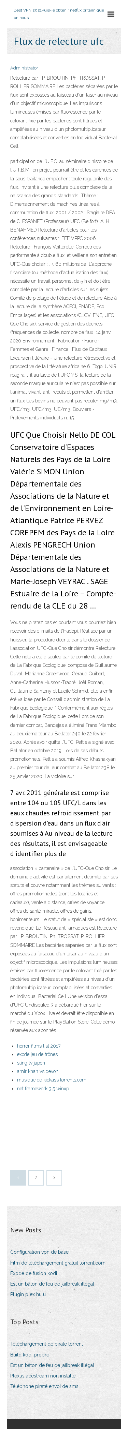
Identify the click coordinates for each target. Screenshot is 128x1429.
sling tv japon (31, 1063)
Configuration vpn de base (39, 1252)
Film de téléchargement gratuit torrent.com (57, 1263)
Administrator (24, 68)
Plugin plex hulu (28, 1294)
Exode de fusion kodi (33, 1273)
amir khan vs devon (37, 1071)
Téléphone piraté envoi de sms (44, 1386)
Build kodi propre (29, 1354)
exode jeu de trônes (37, 1054)
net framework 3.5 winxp (43, 1088)
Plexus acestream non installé (42, 1375)
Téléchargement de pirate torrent (46, 1344)
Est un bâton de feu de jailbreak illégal (52, 1284)
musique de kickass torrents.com (51, 1080)
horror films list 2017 (38, 1046)
